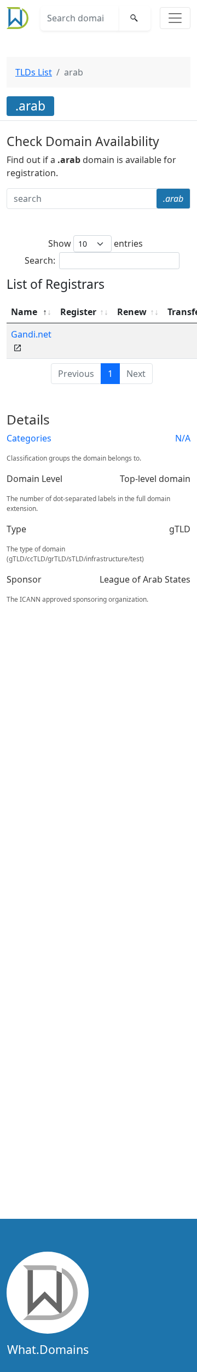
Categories (29, 438)
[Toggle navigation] (175, 18)
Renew (132, 312)
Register (78, 312)
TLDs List (33, 72)
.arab (173, 199)
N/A (182, 438)
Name (24, 312)
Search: (40, 260)
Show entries (95, 243)
